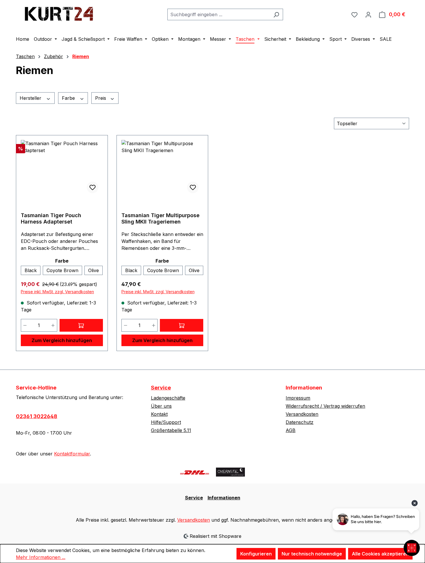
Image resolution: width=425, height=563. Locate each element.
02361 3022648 (36, 416)
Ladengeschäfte (168, 398)
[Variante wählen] (81, 325)
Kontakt (159, 414)
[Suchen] (276, 14)
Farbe (69, 98)
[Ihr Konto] (368, 14)
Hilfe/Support (166, 422)
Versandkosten (302, 414)
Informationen (224, 498)
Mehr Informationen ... (40, 557)
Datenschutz (299, 422)
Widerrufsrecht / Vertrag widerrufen (325, 406)
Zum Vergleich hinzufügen (62, 340)
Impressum (298, 398)
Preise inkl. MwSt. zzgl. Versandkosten (57, 291)
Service (161, 388)
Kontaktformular (72, 454)
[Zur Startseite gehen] (59, 13)
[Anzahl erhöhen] (53, 325)
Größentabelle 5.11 (171, 430)
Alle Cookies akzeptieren (380, 554)
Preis (101, 98)
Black (31, 270)
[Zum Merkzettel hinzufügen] (92, 187)
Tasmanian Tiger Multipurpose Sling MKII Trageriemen (160, 218)
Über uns (161, 406)
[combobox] (218, 14)
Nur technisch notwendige (312, 554)
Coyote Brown (62, 270)
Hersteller (31, 98)
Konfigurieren (256, 554)
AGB (290, 430)
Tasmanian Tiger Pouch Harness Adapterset (51, 218)
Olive (93, 270)
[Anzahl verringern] (25, 325)
